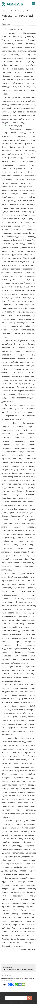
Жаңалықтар (21, 11)
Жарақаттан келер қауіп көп (24, 969)
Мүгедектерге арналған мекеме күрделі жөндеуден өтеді (17, 979)
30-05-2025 (6, 24)
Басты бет (14, 11)
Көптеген (9, 975)
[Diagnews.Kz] (12, 3)
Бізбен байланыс (15, 1003)
